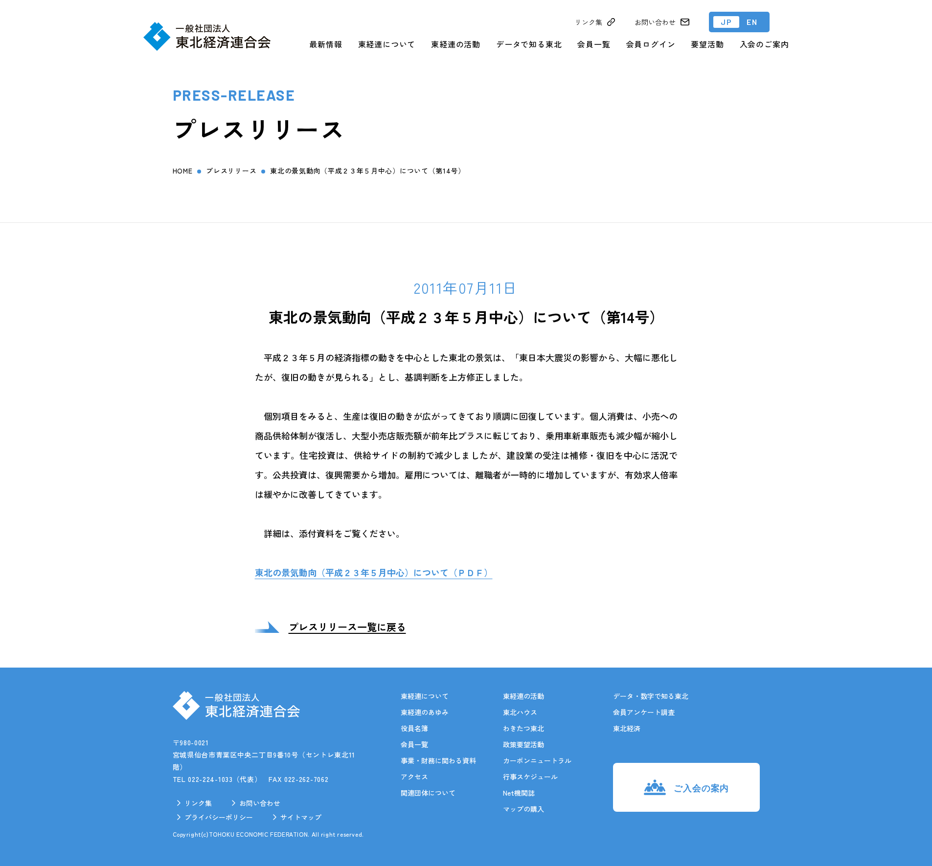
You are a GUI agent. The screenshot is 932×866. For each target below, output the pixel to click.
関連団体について (428, 793)
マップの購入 (523, 809)
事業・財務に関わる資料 (438, 760)
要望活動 (707, 44)
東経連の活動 (455, 44)
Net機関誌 (519, 793)
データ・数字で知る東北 (650, 696)
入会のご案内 (764, 44)
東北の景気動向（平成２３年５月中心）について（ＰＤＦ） (374, 572)
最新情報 (325, 44)
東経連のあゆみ (425, 712)
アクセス (414, 776)
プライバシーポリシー (218, 817)
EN (752, 21)
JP (726, 21)
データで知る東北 (529, 44)
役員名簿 (414, 728)
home (183, 170)
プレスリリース (231, 170)
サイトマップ (300, 817)
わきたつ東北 (523, 728)
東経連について (387, 44)
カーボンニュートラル (537, 760)
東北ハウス (520, 712)
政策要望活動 (523, 744)
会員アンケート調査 (644, 712)
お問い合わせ (259, 803)
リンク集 (198, 803)
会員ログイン (651, 44)
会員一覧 (593, 44)
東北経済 (626, 728)
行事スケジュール (530, 776)
